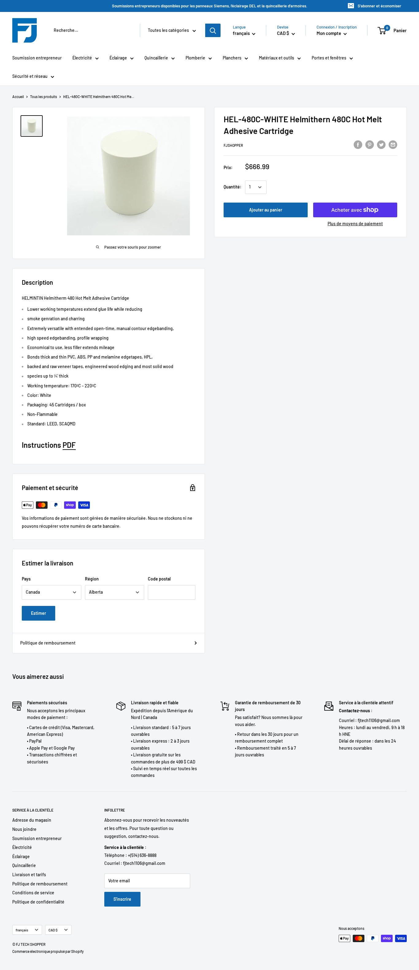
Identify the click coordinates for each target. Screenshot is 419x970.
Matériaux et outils (276, 57)
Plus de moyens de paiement (355, 223)
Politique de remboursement (47, 642)
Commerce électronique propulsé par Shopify (48, 951)
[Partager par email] (393, 144)
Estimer (38, 613)
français (22, 930)
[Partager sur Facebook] (358, 144)
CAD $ (53, 930)
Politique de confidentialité (38, 901)
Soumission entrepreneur (37, 57)
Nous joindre (24, 829)
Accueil (18, 96)
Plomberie (195, 57)
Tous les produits (43, 96)
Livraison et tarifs (29, 874)
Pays (26, 578)
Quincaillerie (156, 57)
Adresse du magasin (31, 820)
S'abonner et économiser (379, 5)
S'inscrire (122, 899)
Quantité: (232, 187)
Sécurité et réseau (30, 76)
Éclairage (118, 57)
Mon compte (329, 33)
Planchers (232, 57)
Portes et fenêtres (329, 57)
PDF (69, 444)
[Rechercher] (213, 30)
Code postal (159, 578)
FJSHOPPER (233, 145)
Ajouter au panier (265, 209)
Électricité (82, 57)
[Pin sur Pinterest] (369, 144)
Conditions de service (33, 892)
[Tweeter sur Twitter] (381, 144)
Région (92, 578)
